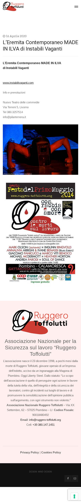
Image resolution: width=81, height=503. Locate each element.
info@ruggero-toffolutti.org (45, 419)
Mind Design (45, 471)
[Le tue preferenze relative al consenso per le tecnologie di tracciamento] (74, 496)
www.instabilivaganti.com (18, 82)
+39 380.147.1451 (44, 424)
